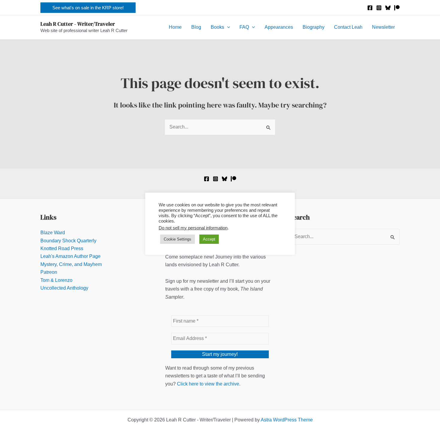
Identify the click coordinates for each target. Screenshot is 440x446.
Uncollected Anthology (64, 288)
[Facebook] (370, 7)
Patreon (48, 272)
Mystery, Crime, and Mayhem (71, 264)
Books (217, 27)
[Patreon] (397, 7)
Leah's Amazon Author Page (70, 256)
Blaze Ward (52, 232)
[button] (88, 7)
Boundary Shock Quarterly (68, 240)
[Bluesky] (388, 7)
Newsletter (383, 27)
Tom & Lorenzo (56, 280)
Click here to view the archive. (208, 383)
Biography (313, 27)
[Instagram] (379, 7)
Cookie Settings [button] (177, 239)
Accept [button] (209, 239)
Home (175, 27)
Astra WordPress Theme (287, 419)
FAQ (244, 27)
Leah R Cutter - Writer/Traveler (77, 24)
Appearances (279, 27)
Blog (196, 27)
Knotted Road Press (61, 248)
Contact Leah (348, 27)
